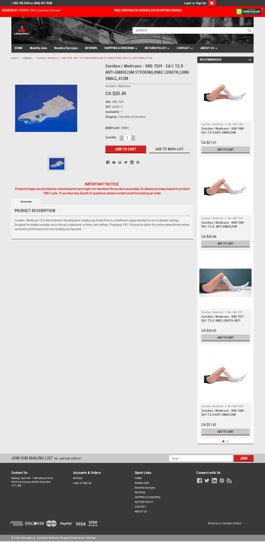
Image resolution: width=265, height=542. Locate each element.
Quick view (225, 306)
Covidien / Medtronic (212, 124)
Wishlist (77, 478)
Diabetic (27, 58)
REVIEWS (91, 48)
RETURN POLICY (156, 48)
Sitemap (90, 537)
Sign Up (201, 3)
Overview (25, 201)
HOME (18, 48)
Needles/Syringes (66, 48)
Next (250, 60)
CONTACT (183, 48)
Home (14, 58)
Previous (246, 60)
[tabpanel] (225, 110)
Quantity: (111, 137)
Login (187, 3)
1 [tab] (223, 441)
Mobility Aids (38, 48)
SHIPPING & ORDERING (119, 48)
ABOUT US (207, 48)
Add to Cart (225, 149)
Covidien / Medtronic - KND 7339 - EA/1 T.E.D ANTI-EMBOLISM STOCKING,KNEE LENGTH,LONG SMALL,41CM (94, 58)
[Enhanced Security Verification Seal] (249, 11)
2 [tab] (227, 441)
